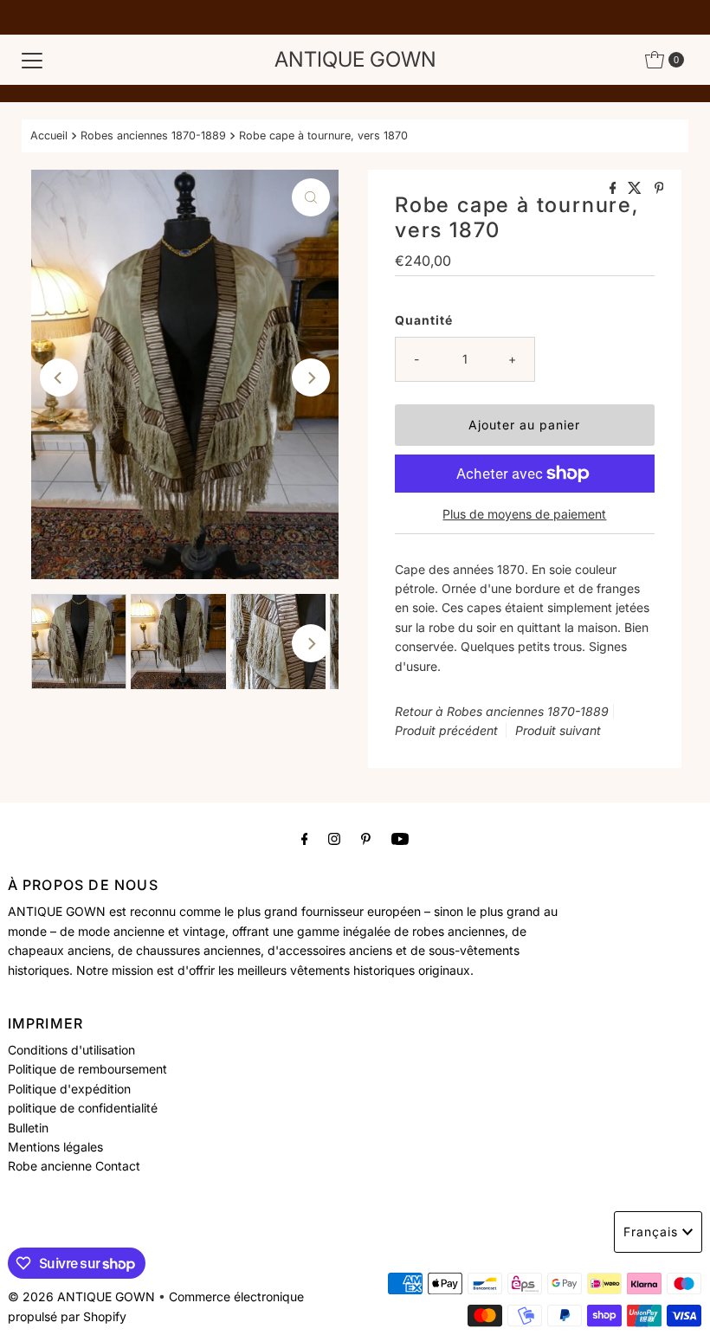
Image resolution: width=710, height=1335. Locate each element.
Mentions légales (55, 1146)
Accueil (49, 135)
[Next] (311, 377)
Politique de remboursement (87, 1068)
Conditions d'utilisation (71, 1049)
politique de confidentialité (83, 1107)
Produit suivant (558, 730)
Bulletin (28, 1127)
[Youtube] (400, 838)
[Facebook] (304, 838)
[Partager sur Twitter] (636, 188)
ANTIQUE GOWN (355, 59)
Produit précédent (446, 730)
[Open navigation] (32, 60)
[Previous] (59, 377)
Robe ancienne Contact (74, 1165)
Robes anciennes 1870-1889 (153, 135)
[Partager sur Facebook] (615, 188)
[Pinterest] (366, 838)
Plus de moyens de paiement (524, 513)
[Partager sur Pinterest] (659, 188)
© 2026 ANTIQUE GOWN (81, 1296)
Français (650, 1231)
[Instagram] (334, 838)
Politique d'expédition (69, 1088)
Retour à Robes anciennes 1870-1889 (502, 711)
